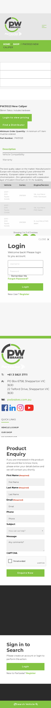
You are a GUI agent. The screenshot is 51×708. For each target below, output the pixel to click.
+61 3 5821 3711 (17, 374)
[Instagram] (20, 407)
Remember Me (19, 276)
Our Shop (6, 432)
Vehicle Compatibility (13, 154)
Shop (16, 44)
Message (12, 536)
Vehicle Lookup (10, 427)
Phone (10, 512)
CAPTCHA (12, 553)
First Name (18, 475)
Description (9, 149)
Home (6, 44)
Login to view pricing (16, 117)
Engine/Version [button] (41, 185)
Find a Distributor (14, 125)
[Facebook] (4, 407)
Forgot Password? (18, 278)
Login (25, 666)
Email (15, 499)
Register (24, 294)
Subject (11, 524)
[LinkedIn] (12, 407)
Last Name (18, 487)
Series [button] (22, 185)
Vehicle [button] (7, 185)
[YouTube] (29, 407)
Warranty (7, 160)
